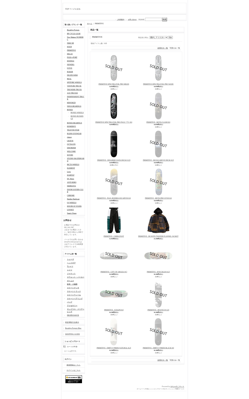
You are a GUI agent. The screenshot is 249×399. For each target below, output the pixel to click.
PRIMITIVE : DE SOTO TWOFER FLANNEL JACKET (158, 236)
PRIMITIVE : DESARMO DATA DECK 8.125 (113, 160)
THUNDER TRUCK (74, 90)
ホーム (89, 24)
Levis (69, 172)
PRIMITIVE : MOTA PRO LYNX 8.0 (158, 198)
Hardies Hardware (73, 199)
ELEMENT (71, 168)
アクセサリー (72, 306)
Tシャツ (70, 266)
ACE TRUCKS (72, 93)
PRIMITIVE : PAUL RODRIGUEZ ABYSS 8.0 (114, 198)
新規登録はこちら (73, 365)
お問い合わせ (132, 19)
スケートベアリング (75, 299)
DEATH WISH (72, 75)
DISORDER (71, 148)
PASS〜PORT (72, 57)
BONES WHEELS (77, 113)
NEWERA (70, 65)
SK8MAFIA (71, 186)
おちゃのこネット (177, 386)
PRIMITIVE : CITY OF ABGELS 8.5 (114, 272)
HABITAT (70, 175)
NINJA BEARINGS (74, 106)
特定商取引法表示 (72, 322)
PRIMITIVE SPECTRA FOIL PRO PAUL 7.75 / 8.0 (113, 122)
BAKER (70, 72)
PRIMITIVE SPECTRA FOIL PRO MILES (114, 84)
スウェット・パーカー (75, 277)
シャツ (69, 270)
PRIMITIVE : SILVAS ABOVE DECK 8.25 (158, 160)
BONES (70, 110)
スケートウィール (74, 295)
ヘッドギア (71, 263)
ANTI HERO (71, 182)
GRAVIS (70, 141)
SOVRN (70, 155)
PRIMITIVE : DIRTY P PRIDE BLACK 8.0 (158, 348)
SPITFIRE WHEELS (74, 82)
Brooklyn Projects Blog (73, 328)
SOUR (69, 47)
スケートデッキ (73, 288)
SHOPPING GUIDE (72, 334)
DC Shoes (70, 179)
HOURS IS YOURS (74, 206)
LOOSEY (70, 210)
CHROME (70, 195)
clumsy (69, 137)
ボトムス (70, 281)
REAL (69, 79)
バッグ (69, 302)
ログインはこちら (73, 370)
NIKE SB (70, 43)
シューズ (70, 259)
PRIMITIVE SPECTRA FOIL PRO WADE (158, 84)
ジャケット (71, 274)
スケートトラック (74, 291)
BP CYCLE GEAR (73, 34)
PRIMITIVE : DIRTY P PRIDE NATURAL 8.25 (114, 348)
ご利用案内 (120, 19)
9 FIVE (69, 68)
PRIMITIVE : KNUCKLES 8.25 (158, 272)
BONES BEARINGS (74, 123)
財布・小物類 (72, 284)
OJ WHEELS (71, 203)
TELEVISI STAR (73, 130)
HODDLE (70, 61)
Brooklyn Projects (73, 30)
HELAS (70, 54)
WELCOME (71, 151)
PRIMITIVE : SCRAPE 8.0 (113, 310)
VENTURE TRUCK (74, 86)
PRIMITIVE (71, 50)
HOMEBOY (71, 126)
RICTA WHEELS (73, 165)
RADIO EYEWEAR (74, 134)
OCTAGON (71, 144)
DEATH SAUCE (73, 315)
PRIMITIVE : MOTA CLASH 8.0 (158, 122)
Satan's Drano (72, 213)
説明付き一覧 (162, 48)
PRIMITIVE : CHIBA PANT (114, 236)
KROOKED (71, 103)
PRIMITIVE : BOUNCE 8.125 (158, 310)
